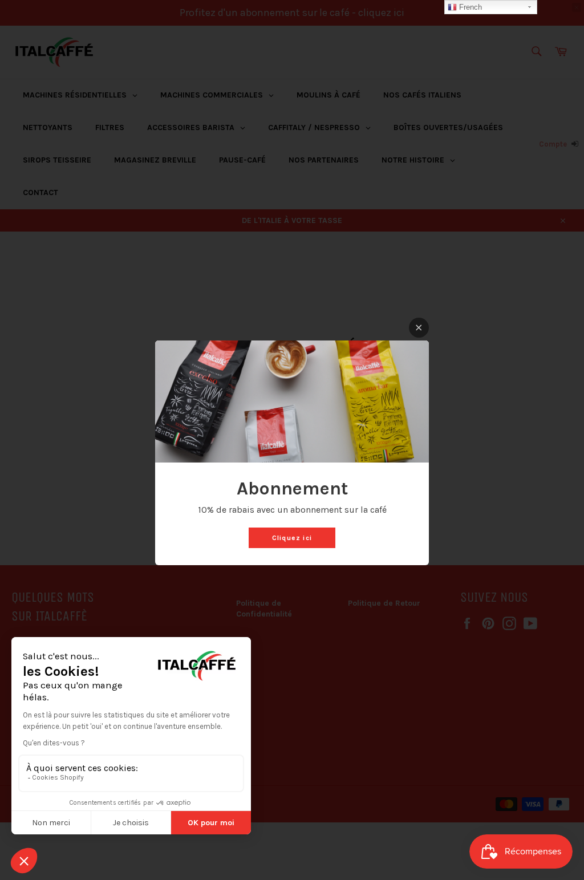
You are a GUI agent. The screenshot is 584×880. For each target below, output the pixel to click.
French (469, 7)
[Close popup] (419, 328)
